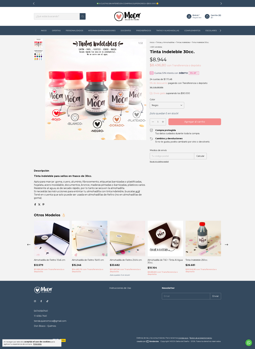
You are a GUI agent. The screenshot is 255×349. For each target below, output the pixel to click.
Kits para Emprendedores (101, 30)
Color (152, 99)
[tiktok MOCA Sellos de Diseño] (47, 301)
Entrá (195, 15)
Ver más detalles (156, 87)
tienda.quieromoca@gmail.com (50, 321)
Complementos (192, 30)
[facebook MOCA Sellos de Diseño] (41, 301)
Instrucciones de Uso (120, 288)
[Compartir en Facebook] (35, 204)
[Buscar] (83, 16)
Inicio (44, 30)
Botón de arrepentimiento (201, 338)
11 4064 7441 (40, 316)
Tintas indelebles (183, 42)
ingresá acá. (183, 338)
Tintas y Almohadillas (167, 30)
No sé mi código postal (159, 161)
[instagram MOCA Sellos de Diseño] (35, 301)
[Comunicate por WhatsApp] (248, 342)
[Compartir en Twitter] (39, 204)
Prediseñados (143, 30)
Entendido (37, 344)
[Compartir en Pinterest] (43, 204)
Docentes (126, 30)
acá (137, 191)
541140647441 (41, 311)
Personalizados (74, 30)
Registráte (197, 17)
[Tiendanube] (148, 342)
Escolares (211, 30)
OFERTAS (56, 30)
